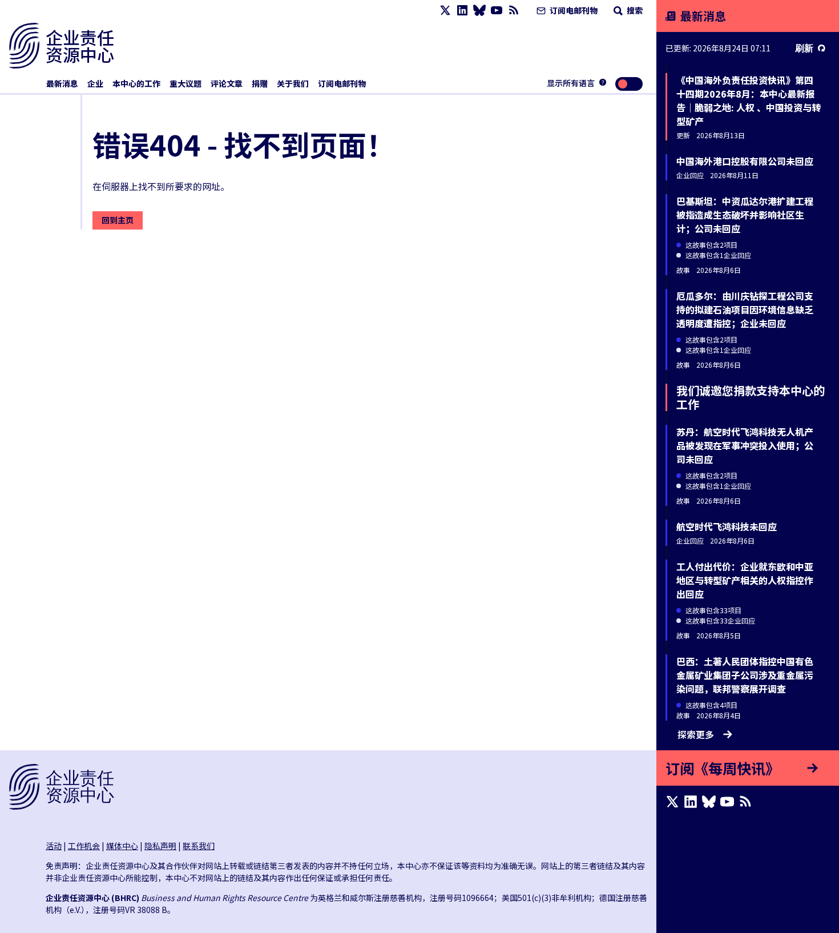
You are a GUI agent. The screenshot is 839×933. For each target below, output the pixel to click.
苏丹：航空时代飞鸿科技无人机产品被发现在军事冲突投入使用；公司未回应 (744, 445)
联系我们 (199, 845)
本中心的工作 (136, 83)
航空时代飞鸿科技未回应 (726, 526)
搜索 (634, 10)
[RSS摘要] (514, 11)
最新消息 (62, 83)
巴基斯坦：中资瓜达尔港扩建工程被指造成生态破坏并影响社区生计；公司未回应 (744, 214)
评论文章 (227, 83)
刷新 (804, 48)
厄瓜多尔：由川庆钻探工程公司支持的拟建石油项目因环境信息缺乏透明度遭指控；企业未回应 (744, 309)
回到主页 (118, 220)
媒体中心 (122, 845)
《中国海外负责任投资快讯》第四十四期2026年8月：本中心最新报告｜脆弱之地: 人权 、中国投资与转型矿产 (748, 100)
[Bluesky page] (479, 11)
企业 (95, 83)
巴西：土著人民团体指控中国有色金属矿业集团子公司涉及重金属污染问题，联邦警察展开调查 (744, 674)
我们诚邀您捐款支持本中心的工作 (750, 397)
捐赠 (260, 83)
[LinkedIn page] (462, 11)
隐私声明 (160, 845)
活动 (54, 845)
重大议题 (185, 83)
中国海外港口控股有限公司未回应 (744, 161)
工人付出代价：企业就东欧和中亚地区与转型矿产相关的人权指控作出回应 (744, 580)
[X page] (445, 11)
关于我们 (293, 83)
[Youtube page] (496, 11)
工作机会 (84, 845)
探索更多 (695, 734)
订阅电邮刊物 (573, 10)
